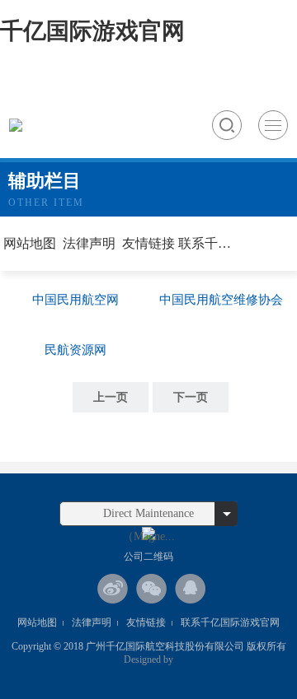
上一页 (110, 397)
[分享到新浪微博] (113, 588)
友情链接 (148, 243)
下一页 (190, 397)
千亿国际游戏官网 (92, 31)
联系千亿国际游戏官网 (208, 243)
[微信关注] (151, 588)
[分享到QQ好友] (190, 588)
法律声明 (89, 243)
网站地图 (29, 243)
